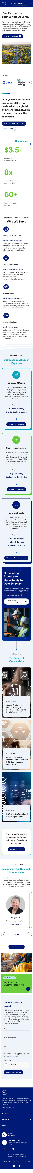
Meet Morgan (14, 924)
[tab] (12, 934)
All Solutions (9, 128)
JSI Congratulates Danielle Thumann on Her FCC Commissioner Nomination (17, 760)
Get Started (18, 3)
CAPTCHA (7, 1060)
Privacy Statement (10, 1056)
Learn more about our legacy (15, 601)
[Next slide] (29, 934)
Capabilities (6, 1114)
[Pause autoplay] (30, 82)
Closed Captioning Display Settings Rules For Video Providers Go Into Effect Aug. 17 (16, 708)
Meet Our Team (16, 946)
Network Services (16, 541)
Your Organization (10, 1037)
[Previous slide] (3, 934)
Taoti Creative (22, 1156)
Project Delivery (16, 473)
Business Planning (16, 408)
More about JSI (7, 1107)
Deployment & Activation (16, 476)
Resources (5, 1119)
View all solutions (16, 849)
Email (14, 1046)
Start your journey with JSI (14, 123)
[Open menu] (30, 3)
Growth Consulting (16, 538)
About (4, 1125)
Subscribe (8, 1149)
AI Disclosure (27, 1161)
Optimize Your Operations (16, 558)
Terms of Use (6, 1161)
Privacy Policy (16, 1161)
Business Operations (16, 545)
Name (6, 1029)
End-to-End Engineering (16, 411)
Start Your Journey (11, 36)
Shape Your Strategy (16, 424)
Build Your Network (16, 489)
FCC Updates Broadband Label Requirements (17, 815)
